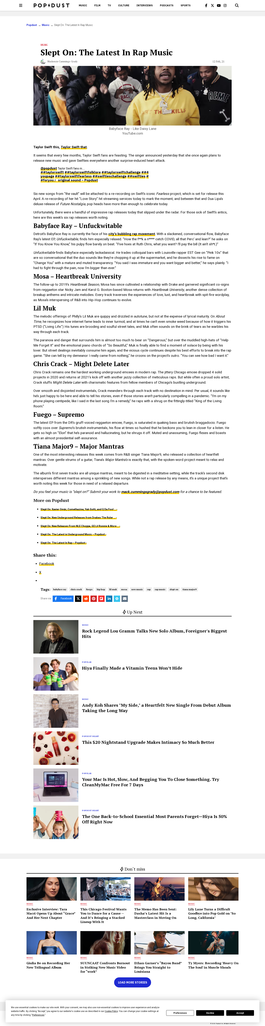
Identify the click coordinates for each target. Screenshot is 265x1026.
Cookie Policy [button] (111, 1011)
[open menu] (20, 5)
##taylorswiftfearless (73, 176)
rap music (160, 589)
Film (97, 5)
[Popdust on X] (212, 5)
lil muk (113, 589)
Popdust (31, 25)
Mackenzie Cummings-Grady (62, 61)
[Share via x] (78, 599)
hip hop (101, 589)
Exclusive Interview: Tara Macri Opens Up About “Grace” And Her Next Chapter (50, 913)
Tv (109, 5)
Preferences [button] (38, 1015)
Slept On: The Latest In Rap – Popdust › (64, 542)
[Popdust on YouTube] (219, 5)
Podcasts (166, 5)
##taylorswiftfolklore (83, 172)
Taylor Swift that (74, 147)
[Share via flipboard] (101, 599)
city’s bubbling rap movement (131, 234)
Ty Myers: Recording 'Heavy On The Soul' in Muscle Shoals (213, 965)
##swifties (136, 176)
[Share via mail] (125, 599)
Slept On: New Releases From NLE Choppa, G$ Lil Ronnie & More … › (80, 526)
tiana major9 (189, 589)
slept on (174, 589)
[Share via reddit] (86, 599)
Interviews (144, 5)
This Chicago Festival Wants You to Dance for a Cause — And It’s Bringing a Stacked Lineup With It (103, 915)
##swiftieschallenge (109, 176)
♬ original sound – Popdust (76, 180)
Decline (210, 1013)
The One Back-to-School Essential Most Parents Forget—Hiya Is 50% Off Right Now (154, 819)
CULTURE (123, 5)
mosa (124, 589)
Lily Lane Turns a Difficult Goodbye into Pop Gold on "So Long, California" (212, 913)
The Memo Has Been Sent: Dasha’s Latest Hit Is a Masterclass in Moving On (155, 913)
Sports (186, 5)
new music (137, 589)
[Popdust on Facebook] (206, 5)
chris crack (76, 589)
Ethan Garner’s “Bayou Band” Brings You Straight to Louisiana (158, 967)
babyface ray (59, 589)
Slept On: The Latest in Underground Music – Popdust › (73, 534)
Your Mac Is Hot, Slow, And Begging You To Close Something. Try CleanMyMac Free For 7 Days (150, 782)
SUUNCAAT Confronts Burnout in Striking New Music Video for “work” (105, 967)
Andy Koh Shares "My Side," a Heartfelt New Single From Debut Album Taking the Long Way (156, 707)
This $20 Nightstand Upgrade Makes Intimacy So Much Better (148, 742)
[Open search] (236, 5)
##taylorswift (52, 172)
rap (149, 589)
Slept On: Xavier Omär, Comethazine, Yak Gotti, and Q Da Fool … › (79, 509)
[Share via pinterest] (93, 599)
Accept (240, 1013)
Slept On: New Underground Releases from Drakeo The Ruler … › (79, 517)
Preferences (180, 1013)
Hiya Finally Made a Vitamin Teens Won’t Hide (132, 668)
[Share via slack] (117, 599)
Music (83, 5)
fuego (89, 589)
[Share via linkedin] (109, 599)
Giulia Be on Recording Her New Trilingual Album (48, 965)
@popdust (49, 168)
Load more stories (132, 982)
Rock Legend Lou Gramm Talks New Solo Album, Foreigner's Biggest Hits (154, 633)
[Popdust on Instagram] (225, 5)
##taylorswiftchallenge (121, 172)
